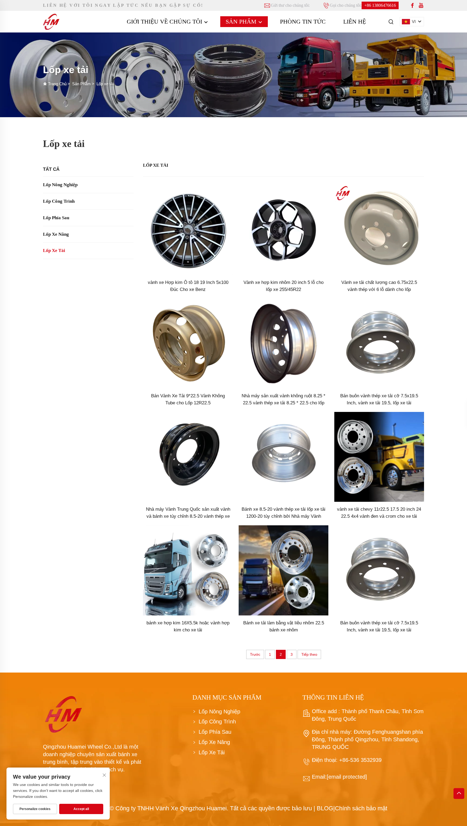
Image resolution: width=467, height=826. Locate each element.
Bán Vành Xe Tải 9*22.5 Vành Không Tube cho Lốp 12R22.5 (188, 399)
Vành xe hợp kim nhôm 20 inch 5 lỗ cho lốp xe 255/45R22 (283, 286)
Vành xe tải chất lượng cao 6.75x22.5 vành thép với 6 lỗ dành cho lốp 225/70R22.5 (379, 286)
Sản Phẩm (242, 21)
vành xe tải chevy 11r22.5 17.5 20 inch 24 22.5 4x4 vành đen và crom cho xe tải (379, 513)
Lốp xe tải (105, 83)
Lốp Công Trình (59, 201)
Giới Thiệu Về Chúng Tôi (165, 21)
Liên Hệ (354, 21)
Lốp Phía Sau (56, 217)
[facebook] (412, 5)
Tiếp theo (309, 654)
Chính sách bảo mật (361, 808)
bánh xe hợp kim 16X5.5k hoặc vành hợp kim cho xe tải (187, 626)
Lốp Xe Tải (54, 250)
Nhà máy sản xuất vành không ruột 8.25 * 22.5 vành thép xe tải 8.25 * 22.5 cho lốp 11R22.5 (283, 400)
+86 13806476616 (380, 5)
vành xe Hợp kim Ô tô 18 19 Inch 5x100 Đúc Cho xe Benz (188, 286)
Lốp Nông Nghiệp (60, 184)
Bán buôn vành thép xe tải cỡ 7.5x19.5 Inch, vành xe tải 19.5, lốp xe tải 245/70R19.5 (379, 400)
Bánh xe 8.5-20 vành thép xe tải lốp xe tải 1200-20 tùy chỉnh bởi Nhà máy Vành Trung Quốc (283, 513)
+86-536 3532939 (360, 760)
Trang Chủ (57, 83)
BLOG (325, 808)
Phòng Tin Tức (303, 21)
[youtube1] (421, 5)
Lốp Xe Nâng (56, 234)
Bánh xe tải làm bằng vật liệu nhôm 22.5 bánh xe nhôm (283, 626)
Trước (255, 654)
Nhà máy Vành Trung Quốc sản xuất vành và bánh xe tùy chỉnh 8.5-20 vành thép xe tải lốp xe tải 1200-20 (188, 513)
